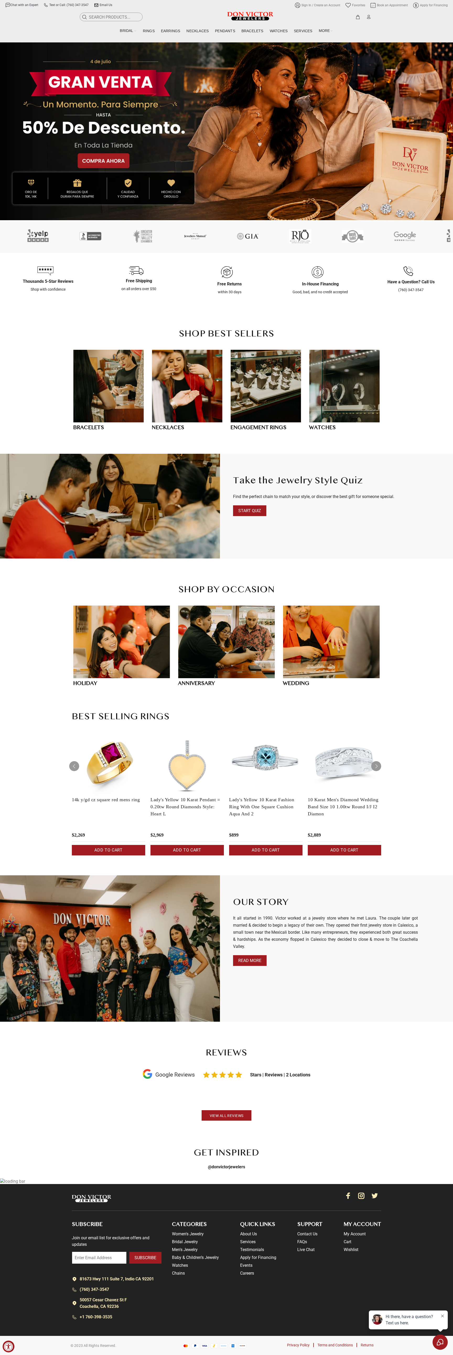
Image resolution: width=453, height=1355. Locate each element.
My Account (355, 1233)
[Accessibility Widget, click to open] (8, 1346)
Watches (180, 1265)
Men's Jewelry (185, 1249)
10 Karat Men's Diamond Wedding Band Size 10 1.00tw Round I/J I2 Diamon (343, 806)
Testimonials (252, 1249)
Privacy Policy (298, 1345)
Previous (74, 766)
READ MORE (249, 960)
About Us (248, 1233)
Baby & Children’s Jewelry (195, 1257)
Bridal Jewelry (185, 1241)
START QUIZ (249, 510)
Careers (247, 1273)
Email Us (106, 5)
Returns (367, 1345)
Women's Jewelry (188, 1233)
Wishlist (351, 1249)
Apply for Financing (258, 1257)
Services (248, 1241)
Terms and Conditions (335, 1345)
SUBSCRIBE (145, 1257)
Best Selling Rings (121, 717)
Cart (347, 1241)
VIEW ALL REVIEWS (227, 1116)
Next (376, 766)
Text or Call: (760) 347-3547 (69, 5)
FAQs (302, 1241)
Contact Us (307, 1233)
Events (246, 1265)
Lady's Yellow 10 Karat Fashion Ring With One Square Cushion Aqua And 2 (261, 806)
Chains (178, 1273)
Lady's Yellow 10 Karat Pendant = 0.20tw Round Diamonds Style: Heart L (185, 806)
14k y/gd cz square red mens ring (106, 799)
